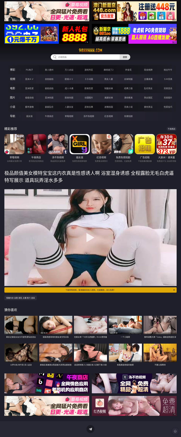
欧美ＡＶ (69, 79)
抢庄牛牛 (168, 69)
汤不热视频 (88, 116)
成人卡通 (69, 88)
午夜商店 (49, 116)
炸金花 (128, 69)
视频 (12, 79)
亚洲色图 (49, 97)
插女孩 (29, 116)
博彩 (12, 70)
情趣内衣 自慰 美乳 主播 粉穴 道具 (20, 298)
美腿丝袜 (108, 97)
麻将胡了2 (108, 69)
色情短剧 (128, 116)
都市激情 (29, 106)
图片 (12, 97)
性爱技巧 (168, 106)
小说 (12, 107)
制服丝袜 (108, 88)
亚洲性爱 (29, 88)
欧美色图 (69, 97)
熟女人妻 (108, 79)
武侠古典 (89, 106)
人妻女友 (69, 106)
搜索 (125, 57)
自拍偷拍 (49, 79)
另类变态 (168, 88)
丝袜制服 (128, 79)
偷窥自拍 (29, 97)
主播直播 (148, 79)
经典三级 (128, 88)
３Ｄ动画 (89, 79)
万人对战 (69, 69)
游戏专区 (89, 69)
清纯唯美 (128, 97)
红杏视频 (108, 116)
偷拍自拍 (49, 88)
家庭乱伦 (49, 106)
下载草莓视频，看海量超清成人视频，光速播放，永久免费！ (90, 290)
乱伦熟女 (148, 88)
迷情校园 (108, 106)
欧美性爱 (89, 88)
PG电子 (29, 69)
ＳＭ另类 (168, 79)
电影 (12, 88)
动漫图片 (89, 97)
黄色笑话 (148, 106)
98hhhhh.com (90, 50)
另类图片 (168, 97)
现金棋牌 (148, 69)
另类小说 (128, 106)
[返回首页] (175, 431)
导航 (12, 116)
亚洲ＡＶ (29, 79)
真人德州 (49, 69)
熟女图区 (148, 97)
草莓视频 (69, 116)
